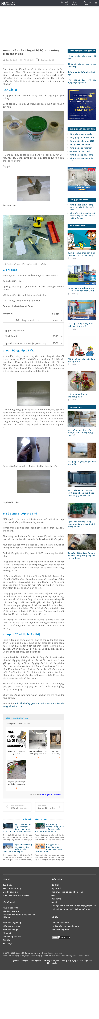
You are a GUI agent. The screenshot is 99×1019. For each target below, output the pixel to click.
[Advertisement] (49, 26)
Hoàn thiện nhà (85, 961)
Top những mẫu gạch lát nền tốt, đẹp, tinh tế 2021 (59, 754)
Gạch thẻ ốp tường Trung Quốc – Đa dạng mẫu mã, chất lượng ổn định (49, 828)
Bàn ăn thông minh (60, 929)
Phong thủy (52, 963)
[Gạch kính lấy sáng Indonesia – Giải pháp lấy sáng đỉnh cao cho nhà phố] (8, 847)
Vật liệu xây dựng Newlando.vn (65, 926)
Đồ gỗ (54, 902)
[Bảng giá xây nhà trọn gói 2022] (16, 739)
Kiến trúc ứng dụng (12, 922)
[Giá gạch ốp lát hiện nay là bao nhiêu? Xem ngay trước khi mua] (40, 847)
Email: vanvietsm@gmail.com (16, 895)
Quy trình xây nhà (65, 3)
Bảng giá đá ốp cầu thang (81, 155)
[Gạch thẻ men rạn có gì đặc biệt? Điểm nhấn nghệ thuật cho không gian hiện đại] (8, 827)
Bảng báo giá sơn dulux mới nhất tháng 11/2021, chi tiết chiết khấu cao (82, 215)
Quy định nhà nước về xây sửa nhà (19, 915)
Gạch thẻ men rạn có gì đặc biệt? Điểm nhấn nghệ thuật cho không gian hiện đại (17, 828)
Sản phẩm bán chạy (17, 718)
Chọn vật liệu (75, 3)
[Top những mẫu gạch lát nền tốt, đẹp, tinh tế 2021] (59, 739)
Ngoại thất (56, 888)
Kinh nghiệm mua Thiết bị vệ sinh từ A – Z (70, 909)
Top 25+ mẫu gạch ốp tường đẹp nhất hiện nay (38, 754)
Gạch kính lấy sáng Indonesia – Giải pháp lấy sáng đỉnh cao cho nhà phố (17, 848)
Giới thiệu (7, 885)
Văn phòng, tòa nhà (12, 936)
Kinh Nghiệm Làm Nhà (50, 794)
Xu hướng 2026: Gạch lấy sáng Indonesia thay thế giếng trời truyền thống (81, 555)
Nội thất (55, 885)
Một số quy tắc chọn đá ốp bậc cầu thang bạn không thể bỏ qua (17, 784)
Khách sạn (7, 943)
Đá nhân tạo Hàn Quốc (79, 151)
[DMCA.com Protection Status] (61, 938)
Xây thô (56, 961)
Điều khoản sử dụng (12, 888)
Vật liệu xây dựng (11, 911)
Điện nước (56, 899)
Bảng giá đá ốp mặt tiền (80, 148)
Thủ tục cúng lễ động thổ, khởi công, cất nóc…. (80, 395)
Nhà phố (7, 933)
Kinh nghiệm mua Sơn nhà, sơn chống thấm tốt (73, 906)
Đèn (53, 895)
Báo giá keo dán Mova (79, 144)
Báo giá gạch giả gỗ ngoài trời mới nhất (82, 462)
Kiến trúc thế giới (11, 929)
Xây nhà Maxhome (60, 922)
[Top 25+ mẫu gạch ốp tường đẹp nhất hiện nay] (38, 739)
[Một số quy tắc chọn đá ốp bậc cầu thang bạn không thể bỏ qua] (16, 769)
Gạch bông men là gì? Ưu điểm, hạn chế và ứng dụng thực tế (80, 432)
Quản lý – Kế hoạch (20, 961)
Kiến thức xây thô (11, 908)
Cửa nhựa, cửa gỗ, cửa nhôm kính (67, 892)
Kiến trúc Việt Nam (12, 926)
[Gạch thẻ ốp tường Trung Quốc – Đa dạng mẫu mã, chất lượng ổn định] (40, 827)
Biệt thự (7, 940)
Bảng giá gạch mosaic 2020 (81, 137)
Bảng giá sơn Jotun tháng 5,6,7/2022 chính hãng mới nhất (81, 207)
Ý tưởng (47, 961)
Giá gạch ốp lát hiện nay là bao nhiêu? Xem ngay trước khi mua (48, 848)
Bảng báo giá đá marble (80, 134)
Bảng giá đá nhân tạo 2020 (81, 141)
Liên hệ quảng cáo (11, 892)
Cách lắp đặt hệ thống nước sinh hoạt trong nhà (80, 324)
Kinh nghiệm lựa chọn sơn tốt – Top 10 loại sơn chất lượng (81, 289)
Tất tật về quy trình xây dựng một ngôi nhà (81, 360)
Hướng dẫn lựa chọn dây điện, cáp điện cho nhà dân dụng (81, 254)
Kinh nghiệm (36, 961)
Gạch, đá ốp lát (47, 60)
